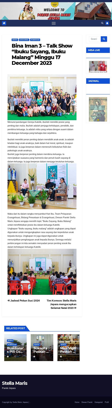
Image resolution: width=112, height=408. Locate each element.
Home (77, 402)
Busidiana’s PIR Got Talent (15, 351)
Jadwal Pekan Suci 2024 (25, 300)
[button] (102, 23)
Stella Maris (13, 8)
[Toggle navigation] (53, 23)
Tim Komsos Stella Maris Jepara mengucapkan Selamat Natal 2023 (61, 304)
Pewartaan (35, 40)
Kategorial (24, 40)
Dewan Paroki (87, 402)
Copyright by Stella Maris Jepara (15, 402)
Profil (107, 402)
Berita (14, 40)
